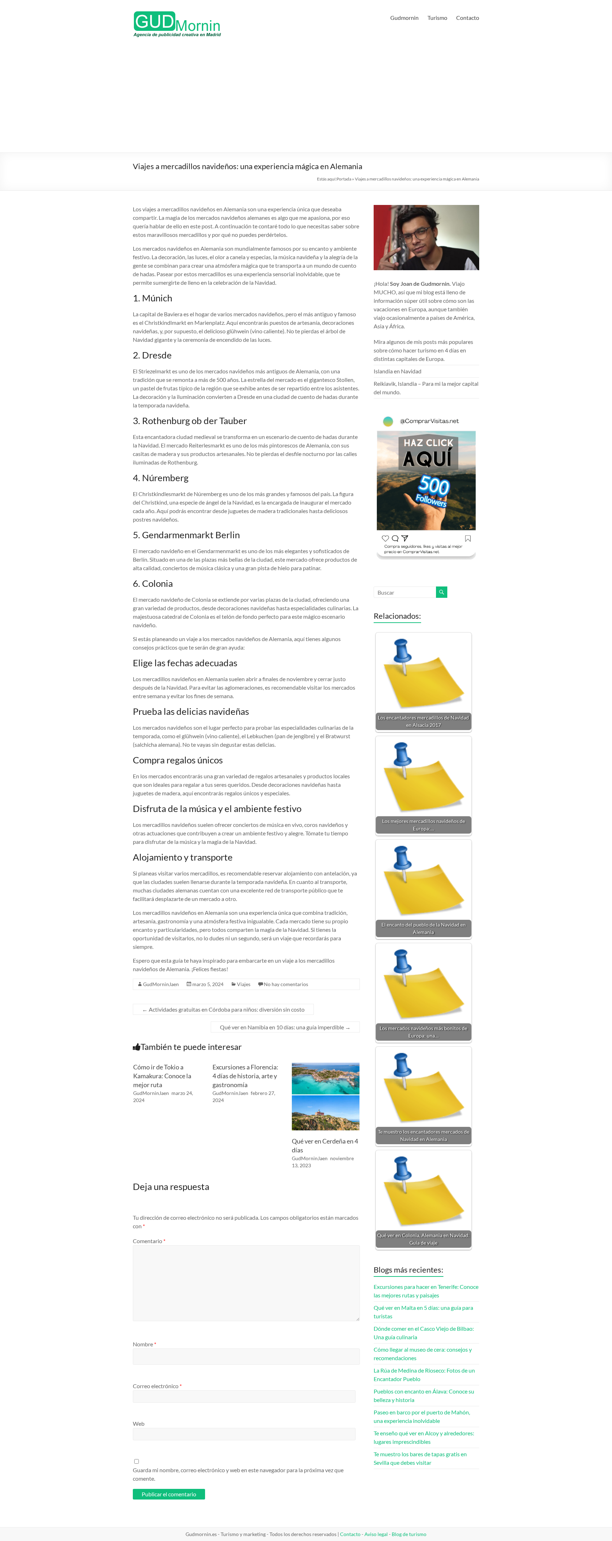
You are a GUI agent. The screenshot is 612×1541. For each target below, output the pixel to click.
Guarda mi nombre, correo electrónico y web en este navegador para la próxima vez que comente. (238, 1474)
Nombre (144, 1344)
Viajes (243, 984)
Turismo (437, 17)
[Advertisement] (306, 99)
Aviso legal (376, 1534)
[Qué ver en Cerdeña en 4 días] (325, 1066)
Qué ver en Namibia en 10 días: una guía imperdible (285, 1027)
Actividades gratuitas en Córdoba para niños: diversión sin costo (223, 1009)
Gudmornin (404, 17)
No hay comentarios (286, 984)
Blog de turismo (409, 1534)
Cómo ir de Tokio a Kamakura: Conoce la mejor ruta (162, 1076)
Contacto (467, 17)
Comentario (149, 1240)
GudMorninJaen (161, 984)
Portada (343, 179)
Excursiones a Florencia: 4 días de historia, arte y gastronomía (245, 1076)
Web (138, 1423)
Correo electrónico (157, 1386)
